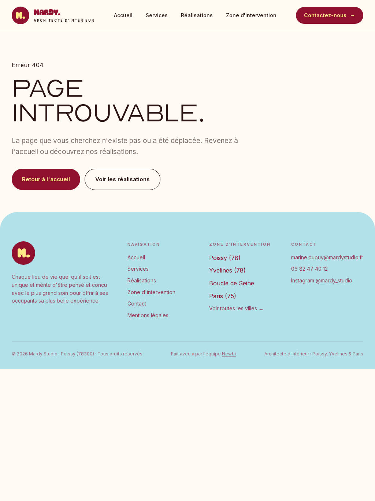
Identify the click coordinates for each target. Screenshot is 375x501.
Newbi (229, 353)
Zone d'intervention (251, 15)
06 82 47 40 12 (309, 269)
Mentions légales (147, 315)
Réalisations (197, 15)
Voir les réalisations (122, 179)
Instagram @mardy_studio (321, 280)
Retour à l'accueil (46, 179)
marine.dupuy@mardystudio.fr (327, 257)
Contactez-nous (329, 15)
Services (157, 15)
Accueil (123, 15)
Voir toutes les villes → (236, 308)
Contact (136, 303)
